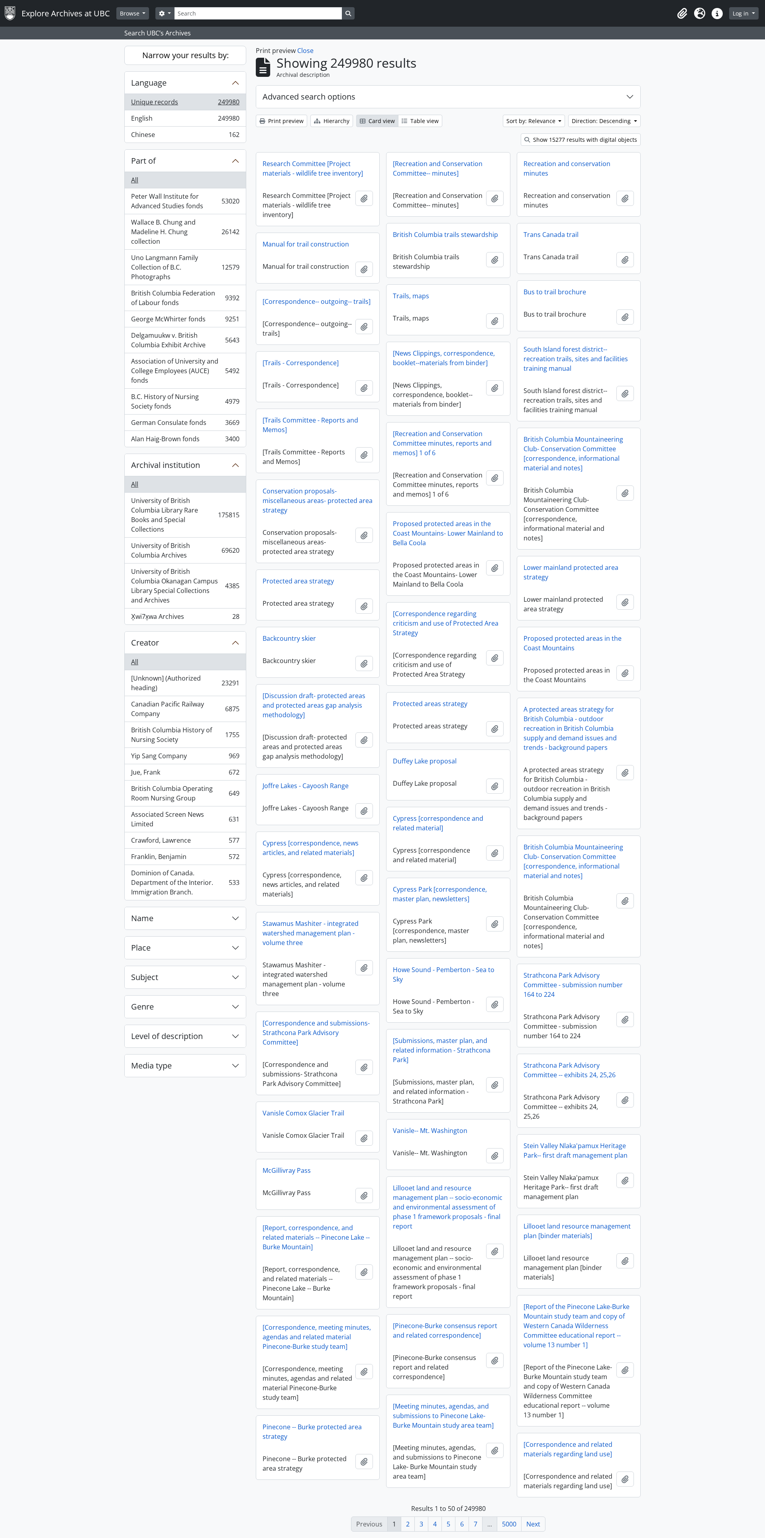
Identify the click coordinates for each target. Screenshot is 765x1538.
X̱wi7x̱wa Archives (185, 618)
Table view (424, 121)
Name (142, 918)
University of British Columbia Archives (185, 550)
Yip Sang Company (185, 757)
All (134, 180)
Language (149, 82)
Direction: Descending (602, 121)
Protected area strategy (298, 581)
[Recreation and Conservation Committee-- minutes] (438, 168)
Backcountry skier (289, 638)
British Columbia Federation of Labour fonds (185, 298)
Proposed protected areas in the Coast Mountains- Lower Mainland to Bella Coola (448, 533)
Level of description (167, 1036)
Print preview (285, 121)
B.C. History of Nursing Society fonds (185, 401)
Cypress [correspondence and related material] (438, 823)
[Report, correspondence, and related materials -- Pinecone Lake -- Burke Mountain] (316, 1237)
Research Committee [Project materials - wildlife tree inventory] (313, 168)
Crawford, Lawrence (185, 842)
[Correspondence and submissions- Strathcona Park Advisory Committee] (316, 1033)
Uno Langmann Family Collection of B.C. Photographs (185, 267)
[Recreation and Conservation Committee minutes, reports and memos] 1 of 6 (442, 443)
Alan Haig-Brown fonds (185, 440)
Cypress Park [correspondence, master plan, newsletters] (440, 894)
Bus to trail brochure (555, 292)
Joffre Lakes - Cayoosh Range (306, 785)
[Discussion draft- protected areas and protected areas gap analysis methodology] (314, 705)
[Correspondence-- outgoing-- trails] (317, 301)
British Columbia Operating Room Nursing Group (185, 793)
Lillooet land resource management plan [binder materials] (577, 1231)
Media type (151, 1065)
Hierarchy (335, 121)
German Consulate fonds (185, 424)
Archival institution (165, 465)
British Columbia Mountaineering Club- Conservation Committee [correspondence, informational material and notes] (573, 453)
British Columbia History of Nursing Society (185, 735)
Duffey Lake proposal (425, 761)
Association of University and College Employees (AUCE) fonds (185, 371)
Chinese (185, 136)
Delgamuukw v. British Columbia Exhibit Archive (185, 340)
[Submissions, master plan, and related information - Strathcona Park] (441, 1050)
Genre (142, 1006)
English (185, 120)
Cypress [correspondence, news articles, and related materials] (311, 848)
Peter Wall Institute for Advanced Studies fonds (185, 201)
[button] (682, 13)
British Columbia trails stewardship (445, 234)
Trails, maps (411, 296)
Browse (130, 13)
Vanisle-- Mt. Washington (430, 1130)
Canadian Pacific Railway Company (185, 709)
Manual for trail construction (306, 244)
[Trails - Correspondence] (301, 362)
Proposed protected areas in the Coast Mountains (573, 643)
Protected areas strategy (430, 703)
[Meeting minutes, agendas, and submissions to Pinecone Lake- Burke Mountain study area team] (443, 1416)
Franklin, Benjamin (185, 858)
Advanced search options (309, 96)
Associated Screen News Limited (185, 819)
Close (305, 50)
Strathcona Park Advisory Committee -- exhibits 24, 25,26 (570, 1070)
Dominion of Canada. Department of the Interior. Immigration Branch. (185, 882)
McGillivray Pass (287, 1170)
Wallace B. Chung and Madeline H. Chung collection (185, 232)
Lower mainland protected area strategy (571, 572)
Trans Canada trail (551, 234)
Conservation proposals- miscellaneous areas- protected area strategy (318, 501)
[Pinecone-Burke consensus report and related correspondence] (445, 1330)
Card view (381, 121)
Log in (741, 13)
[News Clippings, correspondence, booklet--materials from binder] (444, 358)
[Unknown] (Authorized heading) (185, 683)
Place (141, 947)
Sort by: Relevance (531, 121)
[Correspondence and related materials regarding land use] (568, 1449)
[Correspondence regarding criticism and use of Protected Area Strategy (445, 623)
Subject (144, 977)
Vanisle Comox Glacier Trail (303, 1113)
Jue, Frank (185, 774)
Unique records (185, 104)
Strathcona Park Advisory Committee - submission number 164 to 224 (573, 985)
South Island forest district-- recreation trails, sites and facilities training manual (576, 359)
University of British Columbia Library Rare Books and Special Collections (185, 515)
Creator (145, 642)
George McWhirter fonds (185, 321)
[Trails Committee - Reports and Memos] (310, 425)
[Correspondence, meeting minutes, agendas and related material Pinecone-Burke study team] (317, 1337)
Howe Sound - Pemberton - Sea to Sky (443, 974)
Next (533, 1524)
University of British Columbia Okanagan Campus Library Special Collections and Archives (185, 586)
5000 (509, 1524)
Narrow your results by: (185, 55)
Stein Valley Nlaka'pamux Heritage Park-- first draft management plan (576, 1150)
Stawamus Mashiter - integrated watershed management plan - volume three (311, 933)
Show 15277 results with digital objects (584, 139)
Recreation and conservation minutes (567, 168)
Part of (143, 160)
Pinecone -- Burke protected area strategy (312, 1432)
